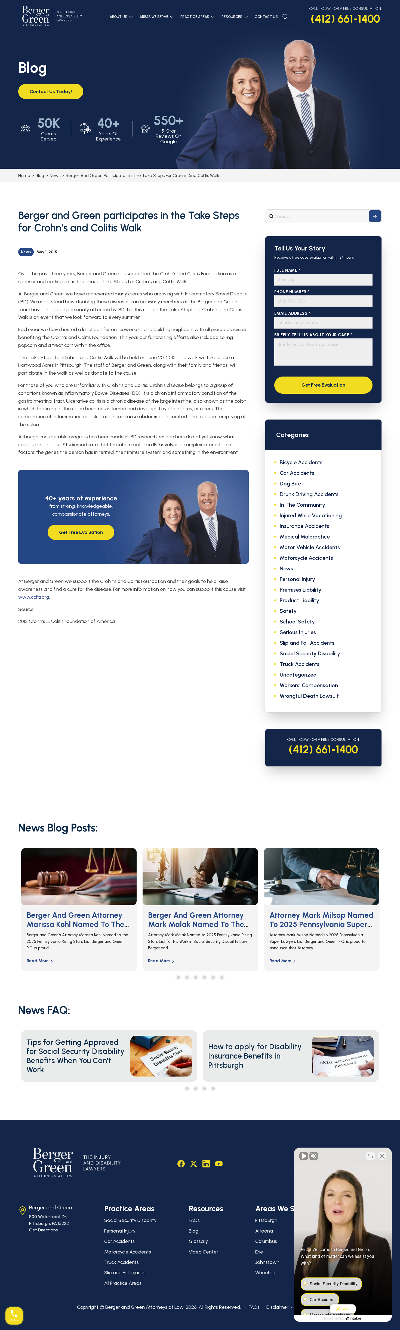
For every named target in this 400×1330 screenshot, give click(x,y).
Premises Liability (300, 589)
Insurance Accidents (304, 526)
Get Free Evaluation (81, 532)
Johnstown (267, 1262)
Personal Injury (297, 579)
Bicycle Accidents (301, 462)
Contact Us (266, 17)
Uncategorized (298, 674)
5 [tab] (213, 977)
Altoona (264, 1231)
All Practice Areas (122, 1283)
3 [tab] (195, 977)
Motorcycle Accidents (306, 558)
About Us (118, 17)
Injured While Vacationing (311, 515)
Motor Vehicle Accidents (310, 547)
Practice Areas (194, 17)
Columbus (266, 1241)
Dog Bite (290, 483)
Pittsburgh (266, 1220)
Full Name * (287, 270)
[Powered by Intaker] (354, 1318)
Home (24, 175)
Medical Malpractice (305, 536)
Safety (288, 611)
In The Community (302, 505)
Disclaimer (277, 1307)
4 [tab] (204, 977)
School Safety (297, 621)
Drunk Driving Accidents (309, 494)
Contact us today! (51, 91)
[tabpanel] (79, 909)
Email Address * (292, 313)
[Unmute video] (303, 1156)
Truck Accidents (299, 664)
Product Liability (299, 600)
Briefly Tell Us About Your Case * (313, 335)
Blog (40, 175)
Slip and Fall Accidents (307, 643)
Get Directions (43, 1230)
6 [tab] (221, 977)
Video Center (203, 1252)
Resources (231, 17)
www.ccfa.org (33, 597)
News (55, 175)
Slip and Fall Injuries (125, 1273)
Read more (38, 960)
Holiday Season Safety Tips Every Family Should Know (317, 919)
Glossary (198, 1241)
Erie (259, 1252)
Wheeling (265, 1273)
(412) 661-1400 (345, 18)
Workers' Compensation (309, 685)
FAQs (194, 1220)
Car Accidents (297, 473)
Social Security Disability (310, 653)
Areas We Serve (154, 17)
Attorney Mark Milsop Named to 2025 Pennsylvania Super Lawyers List (200, 924)
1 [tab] (178, 977)
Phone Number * (291, 292)
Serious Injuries (298, 632)
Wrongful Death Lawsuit (309, 696)
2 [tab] (187, 977)
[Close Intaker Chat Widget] (382, 1156)
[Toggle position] (370, 1156)
